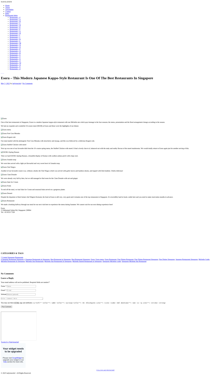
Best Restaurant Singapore (81, 259)
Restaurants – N (15, 45)
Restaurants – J (15, 37)
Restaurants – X (15, 65)
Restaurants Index (11, 15)
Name (3, 286)
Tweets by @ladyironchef (10, 342)
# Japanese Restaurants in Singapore (37, 259)
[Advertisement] (19, 100)
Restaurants (19, 257)
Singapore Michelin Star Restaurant (134, 261)
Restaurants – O (15, 47)
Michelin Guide (204, 259)
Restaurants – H (15, 33)
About (7, 7)
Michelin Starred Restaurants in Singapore (87, 261)
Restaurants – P (15, 49)
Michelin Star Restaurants (35, 261)
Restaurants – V (15, 61)
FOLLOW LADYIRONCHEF (105, 370)
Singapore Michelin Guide (112, 261)
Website (3, 294)
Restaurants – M (15, 43)
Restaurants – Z (15, 69)
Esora (93, 259)
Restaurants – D (15, 25)
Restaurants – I (15, 35)
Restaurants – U (15, 59)
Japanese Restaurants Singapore (187, 259)
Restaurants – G (15, 31)
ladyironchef (16, 83)
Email (3, 290)
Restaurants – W (15, 63)
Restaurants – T (15, 57)
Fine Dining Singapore (167, 259)
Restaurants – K (15, 39)
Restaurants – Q (15, 51)
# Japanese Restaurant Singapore (12, 259)
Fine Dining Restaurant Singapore (146, 259)
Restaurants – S (15, 55)
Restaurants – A (15, 19)
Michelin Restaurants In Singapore (13, 261)
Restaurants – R (15, 53)
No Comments (27, 83)
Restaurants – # (15, 17)
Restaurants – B (15, 21)
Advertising (9, 9)
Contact (8, 11)
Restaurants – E (15, 27)
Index (7, 13)
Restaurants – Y (15, 67)
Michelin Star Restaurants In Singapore (58, 261)
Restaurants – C (15, 23)
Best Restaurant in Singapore (61, 259)
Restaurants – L (15, 41)
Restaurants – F (15, 29)
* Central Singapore (8, 257)
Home (7, 5)
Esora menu (100, 259)
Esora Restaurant (110, 259)
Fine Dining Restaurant (125, 259)
